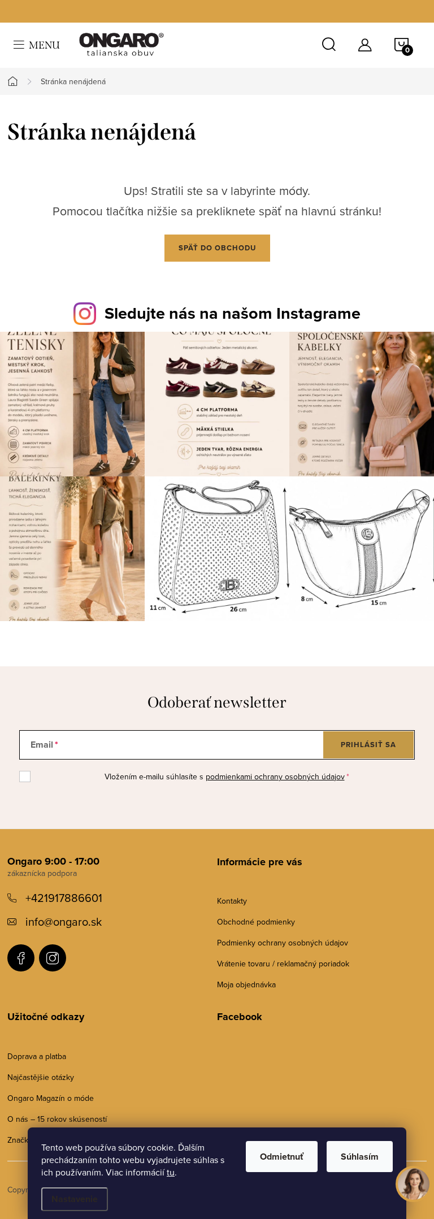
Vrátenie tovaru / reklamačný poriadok (283, 963)
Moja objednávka (246, 984)
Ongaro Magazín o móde (50, 1098)
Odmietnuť (281, 1156)
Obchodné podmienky (256, 921)
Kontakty (232, 900)
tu (171, 1172)
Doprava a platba (36, 1056)
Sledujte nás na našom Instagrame (233, 313)
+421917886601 (63, 898)
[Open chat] (414, 1185)
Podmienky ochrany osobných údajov (282, 942)
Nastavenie (74, 1198)
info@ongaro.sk (63, 921)
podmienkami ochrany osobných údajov (275, 776)
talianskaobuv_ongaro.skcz (52, 957)
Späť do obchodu (217, 247)
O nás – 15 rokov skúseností (57, 1119)
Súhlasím (360, 1156)
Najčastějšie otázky (40, 1077)
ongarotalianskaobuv (20, 957)
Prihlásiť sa (368, 744)
